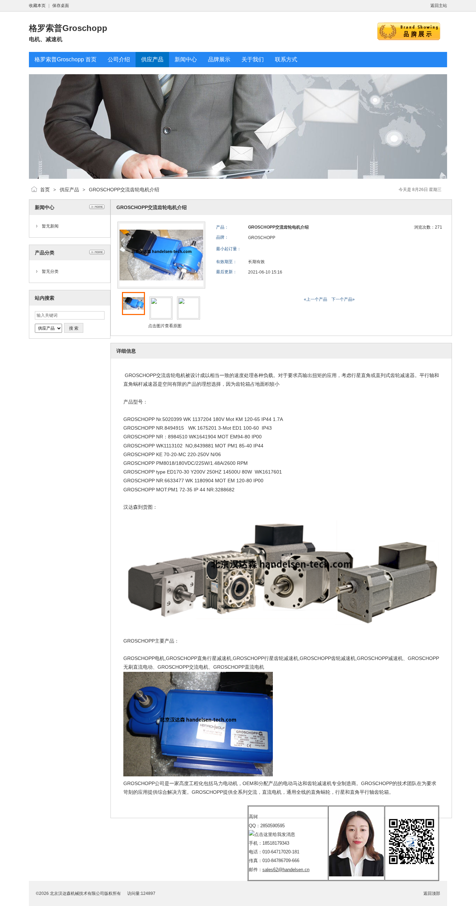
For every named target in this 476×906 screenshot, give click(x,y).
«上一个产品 (315, 299)
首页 (45, 189)
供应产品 (69, 189)
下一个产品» (343, 299)
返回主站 (438, 5)
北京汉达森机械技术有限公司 (77, 893)
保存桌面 (60, 5)
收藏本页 (37, 5)
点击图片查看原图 (164, 325)
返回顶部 (431, 893)
